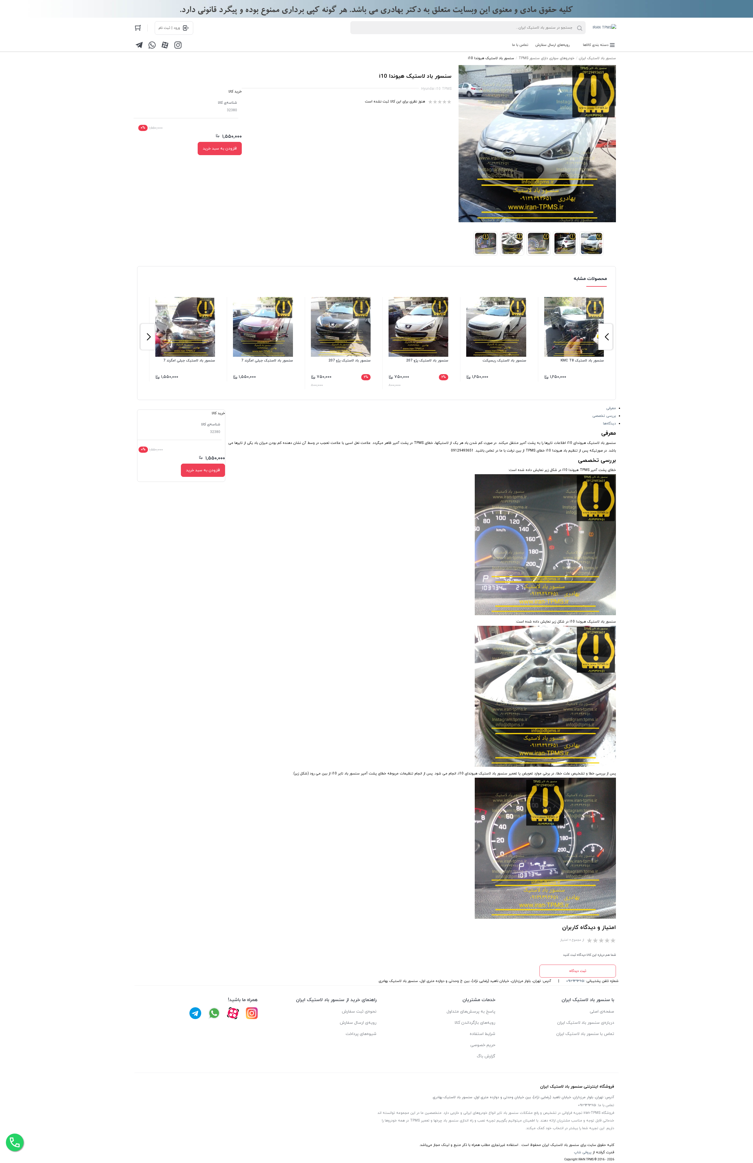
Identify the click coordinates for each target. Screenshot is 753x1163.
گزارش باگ (486, 1056)
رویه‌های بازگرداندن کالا (474, 1023)
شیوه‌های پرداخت (361, 1034)
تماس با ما (520, 45)
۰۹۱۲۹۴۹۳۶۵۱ (575, 981)
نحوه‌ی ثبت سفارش (359, 1011)
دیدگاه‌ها (609, 423)
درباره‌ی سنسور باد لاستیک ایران (585, 1023)
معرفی (611, 408)
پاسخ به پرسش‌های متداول (471, 1011)
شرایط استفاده (482, 1034)
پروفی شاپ (583, 1152)
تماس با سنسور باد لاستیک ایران (585, 1034)
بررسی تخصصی (604, 416)
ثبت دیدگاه (577, 971)
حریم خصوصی (482, 1045)
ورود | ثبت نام (169, 28)
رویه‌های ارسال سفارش (552, 45)
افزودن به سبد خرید (220, 148)
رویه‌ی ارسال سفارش (358, 1023)
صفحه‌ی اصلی (602, 1011)
